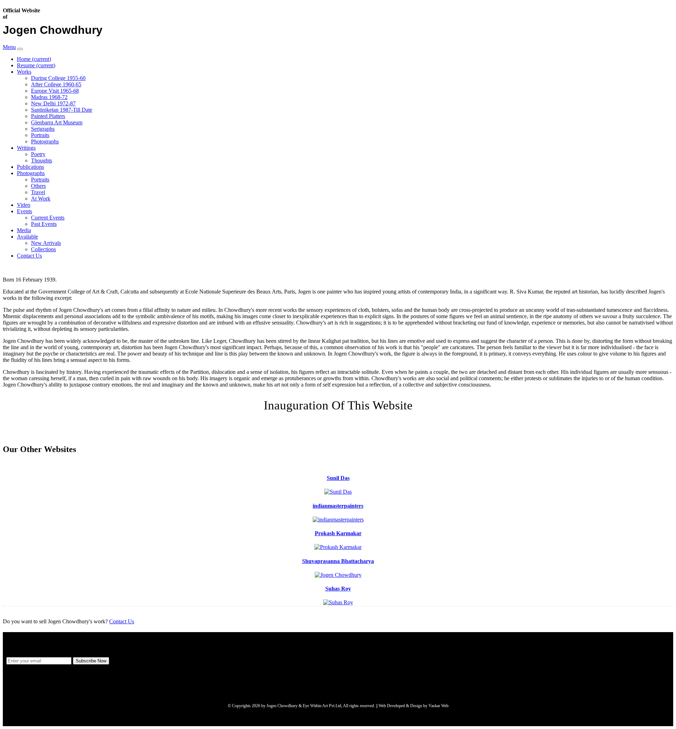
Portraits (40, 135)
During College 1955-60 (58, 78)
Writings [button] (26, 148)
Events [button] (24, 211)
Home (34, 59)
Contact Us (29, 256)
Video (23, 205)
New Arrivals (46, 243)
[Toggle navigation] (20, 49)
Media (24, 230)
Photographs (45, 141)
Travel (38, 192)
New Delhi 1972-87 (53, 103)
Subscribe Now (91, 660)
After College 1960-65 (56, 84)
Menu (9, 47)
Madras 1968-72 (49, 97)
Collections (43, 249)
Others (38, 186)
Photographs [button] (31, 173)
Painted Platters (48, 116)
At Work (40, 199)
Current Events (47, 218)
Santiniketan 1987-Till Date (61, 110)
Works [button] (24, 72)
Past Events (44, 224)
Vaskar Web (438, 705)
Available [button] (27, 237)
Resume (36, 65)
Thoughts (41, 160)
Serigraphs (43, 129)
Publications (30, 167)
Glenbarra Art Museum (56, 122)
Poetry (38, 154)
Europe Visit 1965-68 (55, 91)
